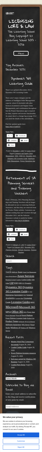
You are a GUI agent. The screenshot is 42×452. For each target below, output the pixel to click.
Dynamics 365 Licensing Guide (21, 80)
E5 (28, 291)
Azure (20, 272)
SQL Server (26, 325)
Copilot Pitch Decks (18, 365)
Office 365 (17, 311)
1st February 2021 (18, 247)
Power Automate (10, 315)
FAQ (24, 295)
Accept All (21, 435)
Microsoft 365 (27, 307)
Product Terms (12, 321)
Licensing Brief (19, 298)
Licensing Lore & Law (21, 23)
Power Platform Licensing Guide (16, 318)
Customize (21, 441)
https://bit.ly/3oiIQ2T (13, 127)
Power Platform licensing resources (23, 353)
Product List (30, 318)
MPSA (8, 312)
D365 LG (22, 156)
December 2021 (31, 156)
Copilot (18, 280)
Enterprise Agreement (14, 295)
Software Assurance (24, 250)
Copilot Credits (26, 280)
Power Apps (31, 312)
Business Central (11, 280)
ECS (31, 291)
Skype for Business (30, 321)
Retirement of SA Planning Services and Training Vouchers (21, 185)
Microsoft (12, 307)
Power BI (18, 315)
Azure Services (25, 275)
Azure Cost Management (29, 272)
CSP (12, 283)
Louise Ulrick (31, 151)
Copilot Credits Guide (19, 347)
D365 (16, 156)
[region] (21, 432)
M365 (32, 302)
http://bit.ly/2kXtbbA (22, 220)
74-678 (8, 272)
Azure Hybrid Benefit (11, 276)
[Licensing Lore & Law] (21, 14)
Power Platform (27, 315)
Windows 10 (15, 327)
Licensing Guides (20, 301)
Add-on (14, 272)
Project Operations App (27, 161)
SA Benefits (22, 321)
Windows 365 (24, 328)
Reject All (21, 447)
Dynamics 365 (14, 287)
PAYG (25, 312)
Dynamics (28, 283)
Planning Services (11, 250)
